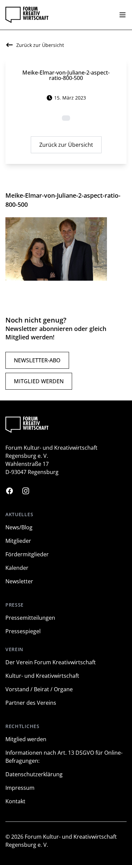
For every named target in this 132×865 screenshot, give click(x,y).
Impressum (20, 787)
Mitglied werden (39, 381)
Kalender (16, 567)
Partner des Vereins (30, 702)
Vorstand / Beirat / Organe (39, 689)
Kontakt (15, 801)
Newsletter (19, 581)
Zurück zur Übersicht (66, 144)
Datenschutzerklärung (34, 774)
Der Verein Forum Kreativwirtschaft (50, 662)
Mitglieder (18, 541)
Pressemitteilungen (30, 617)
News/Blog (18, 527)
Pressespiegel (23, 631)
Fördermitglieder (27, 554)
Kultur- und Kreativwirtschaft (42, 675)
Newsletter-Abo (37, 360)
